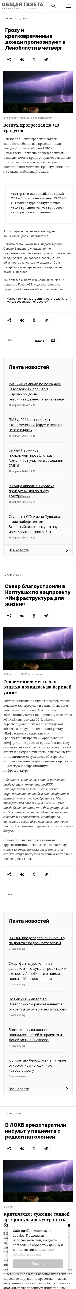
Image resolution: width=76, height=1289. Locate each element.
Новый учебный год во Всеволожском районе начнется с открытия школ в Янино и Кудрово (38, 1004)
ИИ (53, 340)
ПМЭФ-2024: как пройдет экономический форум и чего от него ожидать (35, 424)
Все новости (19, 550)
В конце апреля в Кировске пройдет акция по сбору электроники (31, 491)
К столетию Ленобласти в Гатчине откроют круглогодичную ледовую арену (37, 1065)
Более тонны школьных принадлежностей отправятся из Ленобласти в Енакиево (36, 1034)
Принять (38, 1264)
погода (39, 340)
